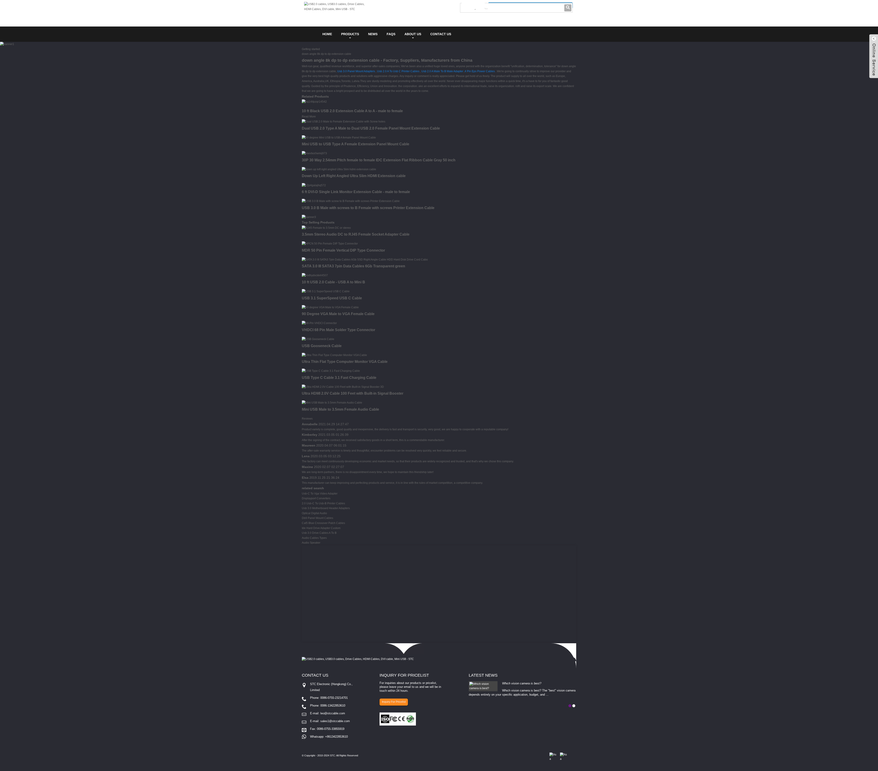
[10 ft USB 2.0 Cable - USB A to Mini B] (315, 275)
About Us (412, 34)
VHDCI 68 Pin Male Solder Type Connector (338, 330)
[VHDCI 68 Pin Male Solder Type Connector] (319, 323)
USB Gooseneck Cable (322, 346)
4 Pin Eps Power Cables (480, 71)
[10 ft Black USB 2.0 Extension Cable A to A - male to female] (314, 101)
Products (350, 34)
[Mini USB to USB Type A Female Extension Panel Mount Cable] (339, 137)
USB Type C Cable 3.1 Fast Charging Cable (339, 378)
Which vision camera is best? (521, 683)
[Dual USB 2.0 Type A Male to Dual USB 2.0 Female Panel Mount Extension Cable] (343, 121)
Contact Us (440, 34)
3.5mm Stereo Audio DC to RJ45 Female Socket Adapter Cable (356, 234)
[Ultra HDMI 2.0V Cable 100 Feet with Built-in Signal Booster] (343, 386)
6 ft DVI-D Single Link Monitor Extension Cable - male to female (356, 192)
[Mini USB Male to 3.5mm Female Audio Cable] (332, 402)
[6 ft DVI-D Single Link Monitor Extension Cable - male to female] (314, 185)
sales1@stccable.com (335, 721)
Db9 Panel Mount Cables (317, 518)
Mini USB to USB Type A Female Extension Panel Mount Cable (355, 144)
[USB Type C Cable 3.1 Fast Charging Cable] (331, 370)
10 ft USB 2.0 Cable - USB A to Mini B (333, 282)
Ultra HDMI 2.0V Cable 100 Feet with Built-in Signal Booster (352, 393)
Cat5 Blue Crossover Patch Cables (323, 523)
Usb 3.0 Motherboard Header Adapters (326, 508)
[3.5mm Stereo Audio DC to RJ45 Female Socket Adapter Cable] (326, 227)
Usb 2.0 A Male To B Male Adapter (442, 71)
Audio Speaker (311, 542)
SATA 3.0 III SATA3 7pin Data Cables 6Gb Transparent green (353, 266)
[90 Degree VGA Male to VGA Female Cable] (330, 307)
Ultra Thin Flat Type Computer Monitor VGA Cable (345, 362)
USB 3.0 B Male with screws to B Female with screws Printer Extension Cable (368, 208)
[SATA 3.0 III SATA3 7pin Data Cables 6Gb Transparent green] (365, 259)
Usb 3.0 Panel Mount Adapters (356, 71)
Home (327, 34)
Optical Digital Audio (314, 513)
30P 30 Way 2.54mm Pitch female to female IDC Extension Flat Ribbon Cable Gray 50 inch (378, 160)
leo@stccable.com (332, 713)
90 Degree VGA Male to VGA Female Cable (338, 314)
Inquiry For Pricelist (394, 701)
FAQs (391, 34)
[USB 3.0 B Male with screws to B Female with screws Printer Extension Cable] (351, 201)
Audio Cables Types (314, 538)
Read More (309, 116)
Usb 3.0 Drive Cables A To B (319, 532)
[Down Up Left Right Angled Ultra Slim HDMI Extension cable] (339, 169)
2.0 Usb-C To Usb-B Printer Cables (323, 503)
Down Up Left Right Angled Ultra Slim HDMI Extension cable (354, 176)
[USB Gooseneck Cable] (318, 339)
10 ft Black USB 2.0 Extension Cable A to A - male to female (352, 111)
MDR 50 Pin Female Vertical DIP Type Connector (343, 250)
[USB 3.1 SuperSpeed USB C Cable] (326, 291)
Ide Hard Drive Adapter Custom (321, 528)
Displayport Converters (316, 498)
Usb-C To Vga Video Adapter (319, 493)
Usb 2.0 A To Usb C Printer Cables (398, 71)
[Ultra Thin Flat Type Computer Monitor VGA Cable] (334, 355)
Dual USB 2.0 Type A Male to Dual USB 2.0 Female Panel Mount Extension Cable (371, 128)
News (372, 34)
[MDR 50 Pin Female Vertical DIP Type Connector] (330, 243)
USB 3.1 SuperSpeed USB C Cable (332, 298)
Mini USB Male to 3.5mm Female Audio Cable (340, 409)
